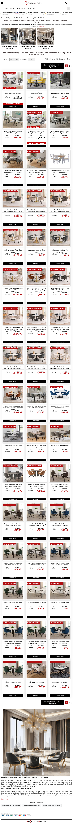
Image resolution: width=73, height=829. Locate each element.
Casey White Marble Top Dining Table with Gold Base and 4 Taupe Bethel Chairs (60, 211)
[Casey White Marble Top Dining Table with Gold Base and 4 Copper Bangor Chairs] (36, 277)
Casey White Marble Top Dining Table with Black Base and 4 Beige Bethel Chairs (60, 329)
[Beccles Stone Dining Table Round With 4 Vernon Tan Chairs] (36, 473)
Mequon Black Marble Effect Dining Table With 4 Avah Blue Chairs (60, 642)
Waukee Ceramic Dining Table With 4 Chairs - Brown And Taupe (60, 446)
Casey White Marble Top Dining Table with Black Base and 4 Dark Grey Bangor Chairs (36, 368)
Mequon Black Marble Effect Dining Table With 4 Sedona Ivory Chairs (60, 603)
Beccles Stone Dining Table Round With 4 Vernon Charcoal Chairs (13, 485)
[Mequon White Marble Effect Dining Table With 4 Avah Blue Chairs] (13, 630)
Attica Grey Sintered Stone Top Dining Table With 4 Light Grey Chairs (36, 171)
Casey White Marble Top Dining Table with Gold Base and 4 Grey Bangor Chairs (36, 250)
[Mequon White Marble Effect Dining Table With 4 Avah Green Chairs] (36, 630)
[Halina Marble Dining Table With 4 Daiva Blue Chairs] (60, 395)
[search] (68, 8)
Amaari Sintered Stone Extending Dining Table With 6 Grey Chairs (13, 92)
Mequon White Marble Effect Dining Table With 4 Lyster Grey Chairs (37, 524)
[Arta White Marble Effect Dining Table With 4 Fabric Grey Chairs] (13, 120)
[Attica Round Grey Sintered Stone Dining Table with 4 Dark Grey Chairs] (13, 159)
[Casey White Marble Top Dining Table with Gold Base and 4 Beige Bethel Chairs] (13, 238)
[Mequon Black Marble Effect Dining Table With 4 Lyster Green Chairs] (13, 591)
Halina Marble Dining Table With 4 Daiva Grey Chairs (13, 446)
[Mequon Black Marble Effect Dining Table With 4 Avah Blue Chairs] (60, 630)
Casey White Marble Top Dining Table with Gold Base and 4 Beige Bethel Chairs (13, 250)
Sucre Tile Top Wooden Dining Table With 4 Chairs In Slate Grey (60, 171)
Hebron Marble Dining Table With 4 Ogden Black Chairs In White (60, 681)
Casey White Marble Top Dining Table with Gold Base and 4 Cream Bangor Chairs (13, 290)
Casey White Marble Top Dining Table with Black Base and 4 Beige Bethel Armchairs (13, 329)
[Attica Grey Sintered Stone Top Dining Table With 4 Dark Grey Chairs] (36, 395)
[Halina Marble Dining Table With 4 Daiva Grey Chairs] (13, 434)
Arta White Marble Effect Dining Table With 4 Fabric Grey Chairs (13, 132)
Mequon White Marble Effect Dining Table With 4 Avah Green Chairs (37, 642)
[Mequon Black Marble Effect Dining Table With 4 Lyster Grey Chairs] (36, 552)
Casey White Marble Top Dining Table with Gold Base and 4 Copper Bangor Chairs (36, 290)
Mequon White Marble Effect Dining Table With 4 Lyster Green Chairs (13, 563)
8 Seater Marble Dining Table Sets (51, 805)
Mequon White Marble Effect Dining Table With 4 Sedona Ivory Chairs (37, 603)
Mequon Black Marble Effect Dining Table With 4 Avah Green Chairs (13, 681)
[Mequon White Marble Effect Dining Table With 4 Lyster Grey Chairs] (36, 513)
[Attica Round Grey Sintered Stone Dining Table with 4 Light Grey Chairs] (60, 120)
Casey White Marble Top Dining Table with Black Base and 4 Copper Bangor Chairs (13, 407)
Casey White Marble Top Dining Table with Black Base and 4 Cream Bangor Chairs (59, 368)
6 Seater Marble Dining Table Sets (31, 805)
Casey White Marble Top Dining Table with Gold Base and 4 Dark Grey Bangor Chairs (60, 250)
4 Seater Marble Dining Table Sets (11, 805)
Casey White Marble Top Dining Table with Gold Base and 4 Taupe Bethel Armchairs (13, 211)
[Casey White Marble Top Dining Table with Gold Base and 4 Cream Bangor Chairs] (13, 277)
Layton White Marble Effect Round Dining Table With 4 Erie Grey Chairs (60, 92)
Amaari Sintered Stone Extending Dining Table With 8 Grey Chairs (36, 132)
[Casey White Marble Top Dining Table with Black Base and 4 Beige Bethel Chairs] (60, 316)
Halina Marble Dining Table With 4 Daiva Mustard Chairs (36, 92)
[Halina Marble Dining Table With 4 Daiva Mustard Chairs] (36, 81)
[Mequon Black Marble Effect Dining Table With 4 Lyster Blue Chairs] (60, 552)
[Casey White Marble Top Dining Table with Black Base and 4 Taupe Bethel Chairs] (36, 316)
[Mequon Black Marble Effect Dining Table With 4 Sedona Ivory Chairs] (60, 591)
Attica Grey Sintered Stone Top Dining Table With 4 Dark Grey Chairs (36, 406)
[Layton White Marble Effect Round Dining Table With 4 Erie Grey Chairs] (60, 81)
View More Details (13, 106)
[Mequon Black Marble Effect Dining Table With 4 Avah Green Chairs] (13, 670)
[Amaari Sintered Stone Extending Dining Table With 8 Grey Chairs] (36, 120)
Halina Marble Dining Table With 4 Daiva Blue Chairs (60, 406)
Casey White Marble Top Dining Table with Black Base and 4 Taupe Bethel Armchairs (60, 290)
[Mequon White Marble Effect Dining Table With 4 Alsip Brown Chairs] (60, 473)
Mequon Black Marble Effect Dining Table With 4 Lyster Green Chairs (13, 603)
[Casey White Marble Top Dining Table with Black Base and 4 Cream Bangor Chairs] (60, 356)
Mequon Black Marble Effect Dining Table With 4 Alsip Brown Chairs (13, 524)
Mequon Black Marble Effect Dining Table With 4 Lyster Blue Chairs (60, 563)
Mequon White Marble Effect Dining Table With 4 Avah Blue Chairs (13, 642)
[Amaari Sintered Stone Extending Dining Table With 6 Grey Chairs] (13, 81)
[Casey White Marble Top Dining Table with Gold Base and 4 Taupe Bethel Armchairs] (13, 199)
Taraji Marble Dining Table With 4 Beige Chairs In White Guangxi (36, 681)
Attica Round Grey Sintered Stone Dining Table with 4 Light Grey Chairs (59, 132)
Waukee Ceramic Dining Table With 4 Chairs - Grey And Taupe (36, 446)
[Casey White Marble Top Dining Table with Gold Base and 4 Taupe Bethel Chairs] (60, 199)
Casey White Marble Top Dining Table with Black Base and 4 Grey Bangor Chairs (13, 368)
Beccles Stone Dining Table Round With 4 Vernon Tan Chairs (36, 485)
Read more (4, 799)
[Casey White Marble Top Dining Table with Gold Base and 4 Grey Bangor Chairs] (36, 238)
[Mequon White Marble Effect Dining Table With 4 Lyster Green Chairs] (13, 552)
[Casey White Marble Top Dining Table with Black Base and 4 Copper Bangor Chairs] (13, 395)
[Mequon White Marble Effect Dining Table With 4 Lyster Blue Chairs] (60, 513)
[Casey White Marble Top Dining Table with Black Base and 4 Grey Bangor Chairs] (13, 356)
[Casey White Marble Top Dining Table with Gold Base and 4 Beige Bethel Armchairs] (36, 199)
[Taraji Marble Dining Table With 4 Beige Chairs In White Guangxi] (36, 670)
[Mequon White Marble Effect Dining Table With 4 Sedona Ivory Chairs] (36, 591)
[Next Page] (71, 66)
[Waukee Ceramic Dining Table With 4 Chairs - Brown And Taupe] (60, 434)
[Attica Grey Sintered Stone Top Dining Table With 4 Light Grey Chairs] (36, 159)
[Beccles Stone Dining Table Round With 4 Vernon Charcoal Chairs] (13, 473)
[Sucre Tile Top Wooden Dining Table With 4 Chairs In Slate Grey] (60, 159)
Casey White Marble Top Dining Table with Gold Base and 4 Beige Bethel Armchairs (36, 211)
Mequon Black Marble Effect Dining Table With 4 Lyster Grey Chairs (37, 563)
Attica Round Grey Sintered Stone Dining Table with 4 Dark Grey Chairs (13, 171)
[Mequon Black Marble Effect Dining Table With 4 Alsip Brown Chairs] (13, 513)
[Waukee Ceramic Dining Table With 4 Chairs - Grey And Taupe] (36, 434)
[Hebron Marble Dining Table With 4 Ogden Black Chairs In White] (60, 670)
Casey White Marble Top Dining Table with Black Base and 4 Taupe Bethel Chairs (36, 329)
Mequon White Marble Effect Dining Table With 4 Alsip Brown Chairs (60, 485)
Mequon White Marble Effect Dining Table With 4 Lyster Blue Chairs (60, 524)
